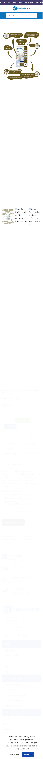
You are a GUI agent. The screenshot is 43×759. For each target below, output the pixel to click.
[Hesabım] (40, 15)
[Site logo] (21, 8)
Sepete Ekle (22, 420)
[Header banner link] (21, 2)
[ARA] (34, 15)
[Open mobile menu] (3, 15)
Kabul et (28, 755)
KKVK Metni (14, 755)
